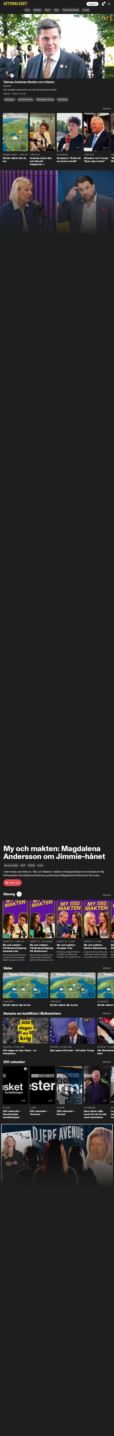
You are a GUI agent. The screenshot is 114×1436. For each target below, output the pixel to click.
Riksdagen (9, 99)
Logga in (92, 4)
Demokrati (62, 99)
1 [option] (19, 894)
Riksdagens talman (45, 99)
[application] (57, 46)
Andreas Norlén (25, 99)
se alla (107, 109)
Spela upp (14, 882)
